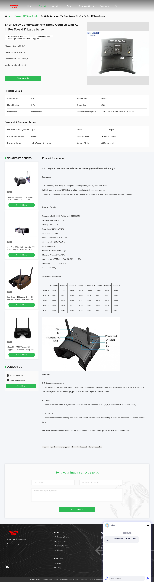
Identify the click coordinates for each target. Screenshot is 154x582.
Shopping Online (86, 6)
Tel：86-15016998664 (17, 539)
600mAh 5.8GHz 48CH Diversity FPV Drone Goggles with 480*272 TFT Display (21, 249)
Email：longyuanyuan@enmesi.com (22, 544)
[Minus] (148, 525)
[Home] (14, 6)
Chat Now (21, 78)
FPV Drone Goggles (30, 16)
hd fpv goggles (95, 447)
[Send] (148, 578)
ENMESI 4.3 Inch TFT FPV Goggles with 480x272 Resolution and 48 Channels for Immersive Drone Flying (21, 199)
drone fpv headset (79, 447)
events (70, 6)
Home (30, 6)
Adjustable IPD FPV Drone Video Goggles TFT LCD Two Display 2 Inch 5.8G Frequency (21, 349)
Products (42, 6)
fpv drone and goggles (60, 447)
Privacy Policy (35, 579)
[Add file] (106, 578)
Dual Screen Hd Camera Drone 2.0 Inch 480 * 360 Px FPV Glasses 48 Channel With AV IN (20, 299)
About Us (56, 6)
